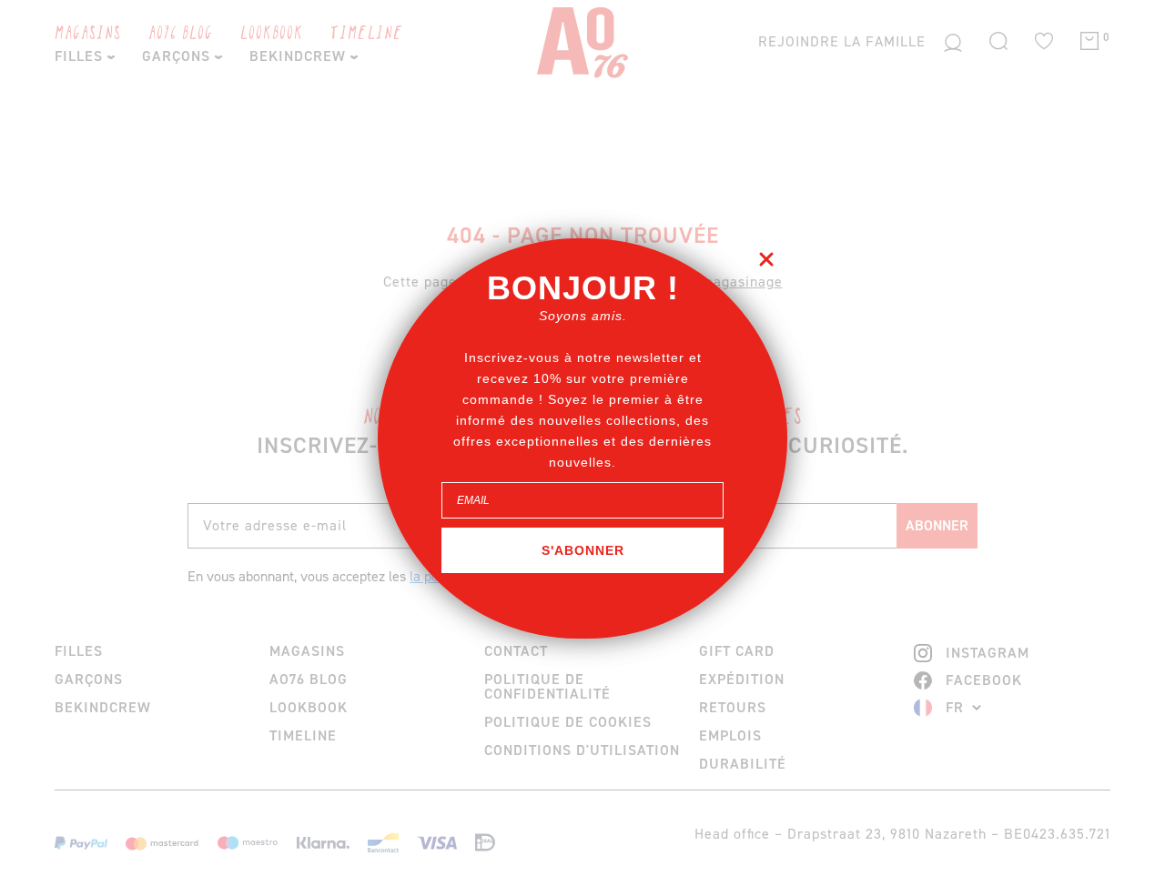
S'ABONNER (583, 549)
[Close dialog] (766, 259)
